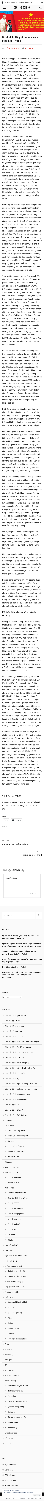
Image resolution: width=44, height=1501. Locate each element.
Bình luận (33, 894)
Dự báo (10, 1141)
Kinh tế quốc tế (13, 1224)
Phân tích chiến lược (15, 1152)
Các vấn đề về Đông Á (14, 1110)
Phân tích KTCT (14, 1183)
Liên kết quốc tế (11, 1245)
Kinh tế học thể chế (15, 1208)
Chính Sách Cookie (28, 1492)
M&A (9, 1318)
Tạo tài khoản (10, 1465)
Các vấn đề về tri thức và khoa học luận (21, 1089)
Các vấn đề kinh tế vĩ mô (17, 1198)
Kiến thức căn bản (12, 1167)
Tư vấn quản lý (11, 1428)
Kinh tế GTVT (13, 1203)
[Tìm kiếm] (38, 8)
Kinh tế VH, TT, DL (15, 1229)
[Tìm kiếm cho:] (22, 915)
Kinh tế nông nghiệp (15, 1214)
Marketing (11, 1396)
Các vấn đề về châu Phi (14, 1057)
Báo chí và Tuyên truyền (17, 1386)
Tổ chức (10, 1334)
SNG (7, 1344)
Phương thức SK (11, 1292)
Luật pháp (9, 1250)
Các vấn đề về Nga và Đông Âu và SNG (21, 1084)
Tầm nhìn (8, 1365)
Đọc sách (8, 1443)
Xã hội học (9, 1438)
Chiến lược (9, 1126)
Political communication (17, 1401)
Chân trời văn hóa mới (16, 1276)
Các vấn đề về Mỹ (12, 1079)
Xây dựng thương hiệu (16, 1417)
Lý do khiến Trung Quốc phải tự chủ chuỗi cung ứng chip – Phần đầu (20, 937)
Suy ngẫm (9, 1349)
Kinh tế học (9, 1188)
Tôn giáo (8, 1360)
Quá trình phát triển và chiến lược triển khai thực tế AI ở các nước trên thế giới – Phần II (21, 945)
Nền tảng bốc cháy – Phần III (14, 967)
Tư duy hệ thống (11, 1422)
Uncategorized (11, 1433)
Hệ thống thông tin (15, 1391)
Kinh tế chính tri (11, 1172)
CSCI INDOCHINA (22, 7)
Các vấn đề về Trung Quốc (16, 1100)
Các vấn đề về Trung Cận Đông (17, 1094)
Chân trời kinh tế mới (16, 1271)
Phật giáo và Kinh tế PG (15, 1287)
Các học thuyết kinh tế (16, 1193)
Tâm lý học (9, 1355)
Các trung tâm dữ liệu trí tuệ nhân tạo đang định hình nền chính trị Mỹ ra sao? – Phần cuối (21, 974)
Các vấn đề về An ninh (14, 1037)
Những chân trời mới (13, 1266)
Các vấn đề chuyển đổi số (15, 1016)
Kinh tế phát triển (14, 1219)
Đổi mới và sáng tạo (15, 1282)
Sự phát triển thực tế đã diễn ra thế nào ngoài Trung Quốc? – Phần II (19, 952)
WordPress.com (11, 1486)
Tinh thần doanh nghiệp (17, 1339)
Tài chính (11, 1235)
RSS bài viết (10, 1475)
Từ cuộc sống (10, 1370)
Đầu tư (10, 1240)
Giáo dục (8, 1162)
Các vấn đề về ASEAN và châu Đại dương (22, 1042)
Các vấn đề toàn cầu (13, 1031)
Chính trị (8, 1120)
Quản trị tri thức (14, 1328)
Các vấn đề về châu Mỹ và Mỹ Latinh (20, 1052)
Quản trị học (10, 1297)
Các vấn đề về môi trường (15, 1073)
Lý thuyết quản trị (14, 1313)
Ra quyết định (13, 1157)
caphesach (29, 48)
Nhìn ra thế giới (11, 1261)
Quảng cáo (11, 1412)
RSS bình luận (10, 1480)
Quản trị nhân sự (14, 1323)
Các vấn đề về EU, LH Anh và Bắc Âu (20, 1068)
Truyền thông (10, 1381)
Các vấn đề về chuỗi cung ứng (17, 1063)
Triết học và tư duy (13, 1376)
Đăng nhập (9, 1470)
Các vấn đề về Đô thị (13, 1105)
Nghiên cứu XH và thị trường (17, 1256)
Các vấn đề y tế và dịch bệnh (17, 1115)
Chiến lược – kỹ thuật (16, 1131)
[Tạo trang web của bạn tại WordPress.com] (22, 2)
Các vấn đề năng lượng (14, 1026)
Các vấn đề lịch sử (12, 1021)
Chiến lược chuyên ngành (17, 1136)
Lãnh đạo (11, 1307)
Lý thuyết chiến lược (15, 1146)
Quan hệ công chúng (15, 1407)
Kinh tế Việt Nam (14, 1177)
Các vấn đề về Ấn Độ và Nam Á (18, 1047)
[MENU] (4, 8)
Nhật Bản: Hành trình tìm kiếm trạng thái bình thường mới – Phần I (22, 960)
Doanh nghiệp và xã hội (17, 1302)
